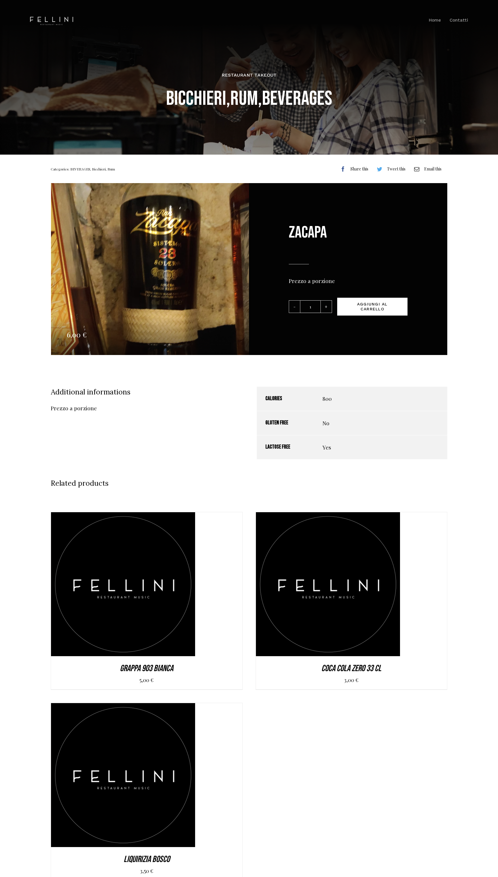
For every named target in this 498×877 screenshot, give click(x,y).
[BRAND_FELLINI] (51, 19)
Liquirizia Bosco (147, 859)
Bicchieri (99, 169)
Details (151, 586)
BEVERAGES (80, 169)
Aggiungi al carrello (372, 306)
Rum (111, 169)
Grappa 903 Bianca (146, 668)
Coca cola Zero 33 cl (351, 668)
